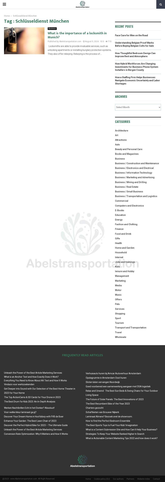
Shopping (120, 313)
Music (118, 295)
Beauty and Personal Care (128, 149)
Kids (117, 266)
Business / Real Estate (126, 187)
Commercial (121, 201)
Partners (130, 479)
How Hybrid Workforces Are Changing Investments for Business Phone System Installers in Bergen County (136, 66)
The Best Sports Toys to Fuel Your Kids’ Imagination (112, 425)
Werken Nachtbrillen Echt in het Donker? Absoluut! (29, 408)
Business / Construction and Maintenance (137, 163)
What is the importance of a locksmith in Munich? (77, 35)
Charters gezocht (94, 408)
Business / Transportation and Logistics (136, 196)
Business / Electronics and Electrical (134, 168)
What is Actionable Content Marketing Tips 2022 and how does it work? (122, 438)
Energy (118, 219)
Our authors (118, 479)
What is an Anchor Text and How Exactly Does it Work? (31, 377)
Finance (119, 229)
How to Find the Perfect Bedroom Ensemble (108, 421)
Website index (143, 479)
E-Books (119, 210)
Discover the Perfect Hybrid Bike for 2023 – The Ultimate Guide (36, 425)
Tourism (119, 323)
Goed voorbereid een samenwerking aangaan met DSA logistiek (118, 386)
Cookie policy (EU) (102, 479)
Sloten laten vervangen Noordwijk (103, 382)
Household (121, 252)
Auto (117, 144)
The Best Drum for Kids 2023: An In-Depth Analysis (29, 401)
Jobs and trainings (125, 262)
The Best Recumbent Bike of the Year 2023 (108, 403)
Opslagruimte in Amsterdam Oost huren (106, 377)
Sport (118, 318)
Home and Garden (124, 248)
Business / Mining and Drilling (131, 182)
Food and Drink (123, 234)
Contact (156, 479)
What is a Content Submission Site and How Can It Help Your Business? (121, 429)
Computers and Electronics (129, 205)
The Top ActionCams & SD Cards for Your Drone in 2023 (32, 397)
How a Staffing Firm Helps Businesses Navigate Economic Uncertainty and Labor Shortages (137, 80)
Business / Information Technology (133, 172)
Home (88, 479)
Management (122, 276)
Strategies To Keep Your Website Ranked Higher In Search (115, 434)
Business (52, 28)
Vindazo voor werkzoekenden (19, 384)
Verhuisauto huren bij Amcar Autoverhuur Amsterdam (113, 373)
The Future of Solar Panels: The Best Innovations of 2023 (115, 399)
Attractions (121, 140)
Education (120, 215)
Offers (118, 299)
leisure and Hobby (124, 271)
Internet (119, 257)
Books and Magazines (127, 154)
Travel (118, 332)
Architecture (121, 130)
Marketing (120, 281)
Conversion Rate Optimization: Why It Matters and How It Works (36, 434)
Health (118, 243)
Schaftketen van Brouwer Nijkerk (102, 412)
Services (119, 309)
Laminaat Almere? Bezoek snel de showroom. (109, 416)
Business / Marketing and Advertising (135, 177)
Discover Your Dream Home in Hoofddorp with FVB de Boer (33, 416)
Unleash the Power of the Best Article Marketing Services (33, 373)
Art (116, 135)
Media (118, 285)
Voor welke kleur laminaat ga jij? (20, 412)
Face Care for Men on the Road (131, 35)
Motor (118, 290)
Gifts (117, 238)
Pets (117, 304)
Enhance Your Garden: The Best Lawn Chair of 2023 (30, 421)
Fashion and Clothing (126, 224)
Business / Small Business (129, 191)
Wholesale (120, 337)
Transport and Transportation (130, 327)
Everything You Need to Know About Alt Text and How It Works (35, 380)
